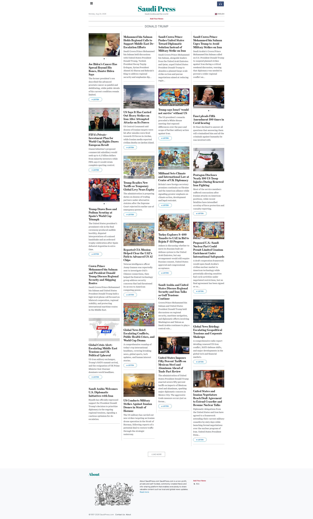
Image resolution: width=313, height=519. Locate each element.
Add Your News (156, 19)
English (221, 14)
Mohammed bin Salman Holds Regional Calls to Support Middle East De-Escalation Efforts (138, 42)
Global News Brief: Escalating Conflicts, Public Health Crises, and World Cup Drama (139, 335)
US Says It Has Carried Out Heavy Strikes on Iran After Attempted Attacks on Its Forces (137, 117)
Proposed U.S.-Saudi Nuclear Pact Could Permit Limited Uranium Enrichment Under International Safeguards (208, 249)
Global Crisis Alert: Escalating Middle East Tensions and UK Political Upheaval (103, 350)
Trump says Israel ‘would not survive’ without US (173, 111)
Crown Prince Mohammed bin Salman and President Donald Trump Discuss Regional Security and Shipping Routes (104, 274)
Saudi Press (156, 8)
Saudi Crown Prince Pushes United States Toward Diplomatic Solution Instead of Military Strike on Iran (172, 43)
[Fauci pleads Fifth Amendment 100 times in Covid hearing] (208, 96)
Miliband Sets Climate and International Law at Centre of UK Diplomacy (173, 176)
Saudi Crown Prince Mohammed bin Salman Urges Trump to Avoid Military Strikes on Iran (207, 42)
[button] (118, 46)
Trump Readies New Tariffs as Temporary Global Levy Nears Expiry (138, 186)
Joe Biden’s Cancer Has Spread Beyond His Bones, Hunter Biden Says (103, 69)
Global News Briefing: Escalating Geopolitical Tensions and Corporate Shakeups (207, 331)
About (128, 514)
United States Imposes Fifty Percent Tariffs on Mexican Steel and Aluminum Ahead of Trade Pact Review (172, 364)
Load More (156, 454)
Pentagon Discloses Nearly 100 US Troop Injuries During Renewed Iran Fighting (208, 180)
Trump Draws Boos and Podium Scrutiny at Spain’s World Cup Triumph (103, 214)
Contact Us (120, 514)
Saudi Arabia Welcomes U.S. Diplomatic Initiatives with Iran (103, 392)
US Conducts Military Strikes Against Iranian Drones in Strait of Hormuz (137, 405)
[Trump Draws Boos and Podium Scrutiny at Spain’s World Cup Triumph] (104, 190)
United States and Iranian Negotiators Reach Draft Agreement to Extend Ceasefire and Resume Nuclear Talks (207, 398)
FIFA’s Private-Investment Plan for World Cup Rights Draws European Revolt (104, 140)
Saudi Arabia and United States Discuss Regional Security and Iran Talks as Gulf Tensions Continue (173, 291)
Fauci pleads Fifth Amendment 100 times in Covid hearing (208, 119)
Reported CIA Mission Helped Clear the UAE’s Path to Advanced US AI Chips (138, 255)
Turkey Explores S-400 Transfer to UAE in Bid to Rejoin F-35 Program (173, 238)
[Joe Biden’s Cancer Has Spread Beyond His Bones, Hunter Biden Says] (104, 45)
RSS (197, 484)
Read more (144, 492)
